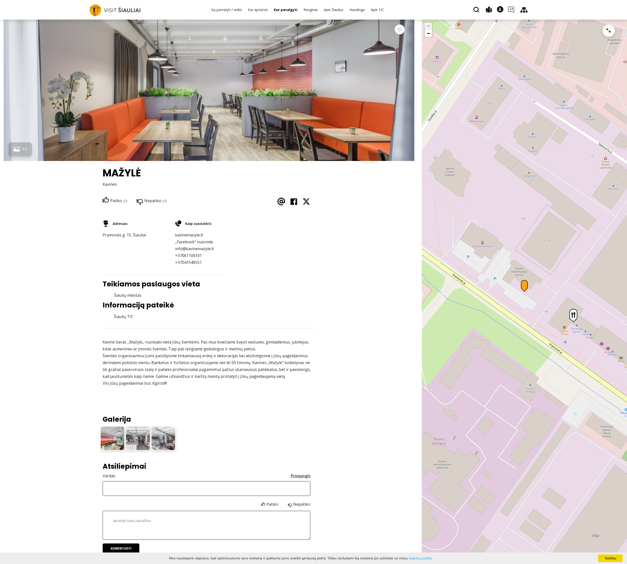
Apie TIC (377, 9)
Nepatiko (301, 504)
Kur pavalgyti (285, 9)
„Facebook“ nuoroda (194, 242)
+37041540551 (188, 262)
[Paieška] (477, 10)
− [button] (428, 33)
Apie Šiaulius (333, 9)
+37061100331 (188, 255)
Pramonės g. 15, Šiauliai (124, 235)
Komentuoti (121, 548)
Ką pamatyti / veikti (226, 9)
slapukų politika (420, 558)
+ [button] (428, 26)
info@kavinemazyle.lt (194, 248)
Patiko (272, 504)
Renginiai (310, 9)
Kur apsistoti (258, 9)
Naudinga (357, 9)
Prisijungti (300, 475)
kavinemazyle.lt (189, 235)
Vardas (109, 475)
